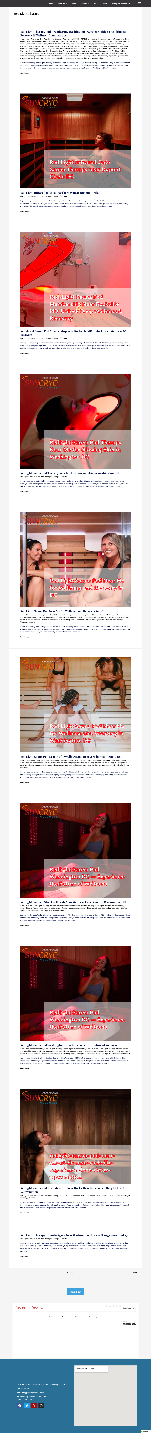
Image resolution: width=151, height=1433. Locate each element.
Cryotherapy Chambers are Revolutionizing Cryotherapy (71, 48)
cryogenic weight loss (114, 44)
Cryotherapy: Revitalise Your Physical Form (37, 58)
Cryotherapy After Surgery (76, 46)
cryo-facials (25, 44)
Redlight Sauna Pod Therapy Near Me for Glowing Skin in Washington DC (69, 473)
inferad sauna (26, 760)
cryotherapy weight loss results (38, 56)
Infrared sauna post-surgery (50, 617)
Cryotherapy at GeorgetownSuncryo (103, 46)
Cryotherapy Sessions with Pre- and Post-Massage (68, 53)
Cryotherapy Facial (103, 48)
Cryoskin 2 (24, 46)
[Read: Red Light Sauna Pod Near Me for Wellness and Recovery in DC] (75, 559)
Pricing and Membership (121, 4)
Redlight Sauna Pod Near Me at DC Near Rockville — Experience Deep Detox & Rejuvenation (72, 1190)
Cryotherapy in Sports (89, 51)
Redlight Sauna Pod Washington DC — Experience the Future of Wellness (68, 1045)
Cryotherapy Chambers (37, 48)
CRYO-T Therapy (38, 44)
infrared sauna (79, 615)
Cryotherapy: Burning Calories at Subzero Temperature (74, 56)
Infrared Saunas (40, 619)
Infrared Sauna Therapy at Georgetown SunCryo (102, 617)
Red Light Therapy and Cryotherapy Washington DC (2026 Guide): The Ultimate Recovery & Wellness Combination (73, 33)
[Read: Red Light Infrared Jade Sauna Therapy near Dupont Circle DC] (75, 141)
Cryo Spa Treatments (115, 39)
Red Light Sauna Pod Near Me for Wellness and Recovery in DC (62, 611)
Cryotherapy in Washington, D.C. (33, 53)
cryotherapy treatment (100, 53)
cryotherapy (60, 46)
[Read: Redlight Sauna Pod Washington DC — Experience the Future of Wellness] (75, 993)
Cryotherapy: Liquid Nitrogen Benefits (112, 56)
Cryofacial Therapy (62, 44)
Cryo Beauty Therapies (29, 39)
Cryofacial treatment (80, 44)
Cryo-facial (88, 41)
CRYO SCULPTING (80, 39)
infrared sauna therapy (72, 617)
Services (84, 4)
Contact (104, 4)
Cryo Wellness (37, 41)
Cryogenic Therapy (97, 44)
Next (136, 1273)
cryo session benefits (96, 39)
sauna (119, 1053)
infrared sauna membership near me (35, 762)
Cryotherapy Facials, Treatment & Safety (62, 51)
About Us (61, 4)
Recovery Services (84, 619)
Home (51, 4)
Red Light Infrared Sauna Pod (67, 58)
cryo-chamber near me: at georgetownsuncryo (62, 41)
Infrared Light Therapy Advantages (58, 615)
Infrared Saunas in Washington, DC (62, 619)
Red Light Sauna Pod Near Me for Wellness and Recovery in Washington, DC (70, 757)
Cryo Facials (45, 39)
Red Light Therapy (87, 58)
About (74, 4)
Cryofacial (49, 44)
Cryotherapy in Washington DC (111, 51)
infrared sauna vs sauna (38, 765)
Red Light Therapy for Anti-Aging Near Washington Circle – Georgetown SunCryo (75, 1235)
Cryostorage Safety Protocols (41, 46)
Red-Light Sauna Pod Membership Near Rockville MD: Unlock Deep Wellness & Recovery (73, 333)
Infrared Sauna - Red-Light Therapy (100, 615)
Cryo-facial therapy (121, 41)
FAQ (95, 4)
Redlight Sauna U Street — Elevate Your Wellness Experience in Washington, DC (73, 902)
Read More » (25, 73)
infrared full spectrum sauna (31, 615)
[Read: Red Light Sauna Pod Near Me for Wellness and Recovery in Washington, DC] (75, 705)
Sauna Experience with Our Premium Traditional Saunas (88, 1195)
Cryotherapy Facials (37, 51)
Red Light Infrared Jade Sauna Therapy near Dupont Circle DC (61, 193)
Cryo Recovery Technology (61, 39)
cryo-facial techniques (102, 41)
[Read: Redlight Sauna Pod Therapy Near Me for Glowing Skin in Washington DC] (75, 421)
